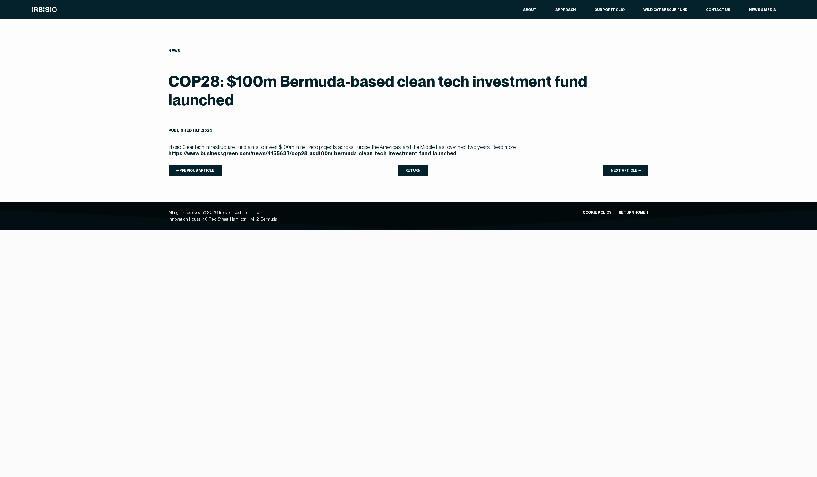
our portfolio (609, 9)
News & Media (762, 9)
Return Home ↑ (633, 212)
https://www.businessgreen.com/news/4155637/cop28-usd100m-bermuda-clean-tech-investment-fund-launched (312, 153)
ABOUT (529, 9)
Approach (565, 9)
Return (412, 170)
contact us (718, 9)
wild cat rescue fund (665, 9)
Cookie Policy (597, 212)
